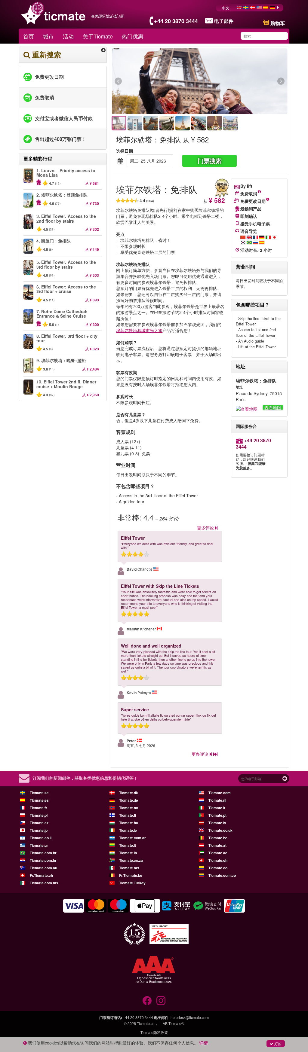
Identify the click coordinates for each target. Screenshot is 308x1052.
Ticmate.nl (217, 800)
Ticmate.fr (38, 807)
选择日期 (124, 151)
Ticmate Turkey (132, 883)
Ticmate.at (217, 845)
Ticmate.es (39, 800)
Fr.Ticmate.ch (41, 875)
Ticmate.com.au (43, 868)
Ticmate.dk (128, 792)
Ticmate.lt (127, 845)
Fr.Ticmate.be (130, 875)
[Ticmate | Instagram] (160, 1000)
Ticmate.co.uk (220, 830)
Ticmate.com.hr (43, 860)
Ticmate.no (128, 807)
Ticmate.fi (127, 815)
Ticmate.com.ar (132, 837)
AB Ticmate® (173, 1023)
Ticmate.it (216, 807)
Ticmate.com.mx (44, 883)
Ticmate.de (128, 800)
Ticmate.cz (39, 822)
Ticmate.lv (217, 822)
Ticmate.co (217, 868)
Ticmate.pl (39, 815)
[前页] (151, 81)
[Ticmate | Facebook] (147, 1000)
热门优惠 (132, 36)
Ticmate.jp (39, 830)
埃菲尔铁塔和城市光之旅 (139, 330)
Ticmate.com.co (222, 875)
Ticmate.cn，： (149, 1023)
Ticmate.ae (217, 852)
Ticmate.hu (128, 822)
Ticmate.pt (217, 815)
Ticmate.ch (217, 860)
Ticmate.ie (128, 830)
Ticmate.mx (129, 868)
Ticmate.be (217, 837)
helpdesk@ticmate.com (190, 1017)
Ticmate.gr (39, 845)
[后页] (248, 81)
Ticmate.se (39, 792)
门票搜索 (210, 160)
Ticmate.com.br (43, 852)
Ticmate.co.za (131, 860)
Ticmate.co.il (40, 837)
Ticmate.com (219, 792)
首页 (28, 36)
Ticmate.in (128, 852)
